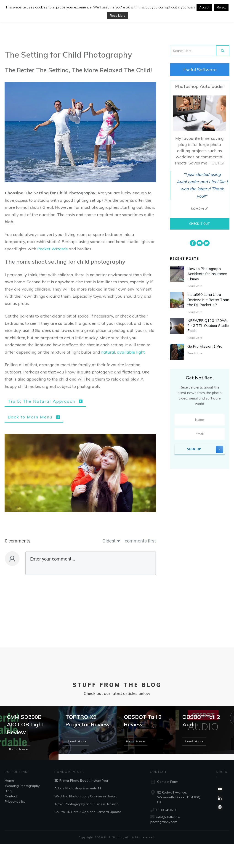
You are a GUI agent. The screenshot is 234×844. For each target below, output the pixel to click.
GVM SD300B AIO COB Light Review (25, 724)
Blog (8, 791)
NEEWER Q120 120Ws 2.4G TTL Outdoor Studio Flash (208, 325)
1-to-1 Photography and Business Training (86, 804)
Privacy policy (15, 801)
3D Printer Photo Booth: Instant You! (81, 780)
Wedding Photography (22, 785)
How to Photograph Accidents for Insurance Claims (207, 273)
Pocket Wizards (52, 248)
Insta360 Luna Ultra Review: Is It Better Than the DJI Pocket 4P (208, 299)
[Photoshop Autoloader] (199, 113)
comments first (140, 541)
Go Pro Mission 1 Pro (204, 346)
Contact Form (167, 782)
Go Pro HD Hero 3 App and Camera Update (87, 812)
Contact (11, 796)
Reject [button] (221, 7)
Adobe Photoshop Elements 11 (77, 788)
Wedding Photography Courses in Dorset (85, 796)
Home (9, 780)
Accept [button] (204, 7)
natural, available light (123, 352)
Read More (117, 15)
